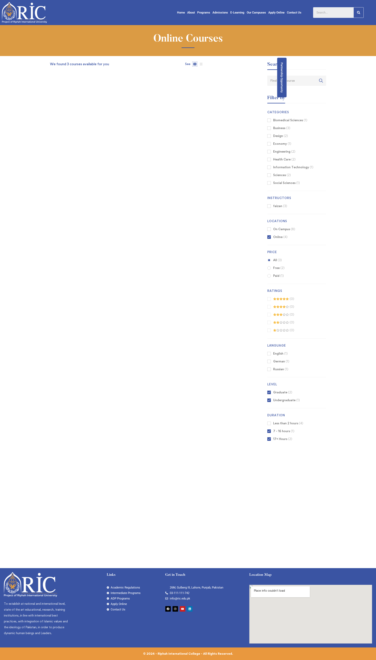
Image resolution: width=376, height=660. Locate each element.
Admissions (220, 12)
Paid (278, 276)
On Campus (284, 229)
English (280, 353)
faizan (54, 221)
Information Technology (293, 167)
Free (279, 268)
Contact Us (294, 12)
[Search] (358, 12)
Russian (280, 369)
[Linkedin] (190, 609)
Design (280, 136)
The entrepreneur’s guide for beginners (80, 548)
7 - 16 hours (283, 431)
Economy (282, 144)
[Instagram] (175, 609)
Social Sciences (286, 183)
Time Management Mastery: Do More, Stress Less (89, 388)
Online (280, 237)
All (277, 260)
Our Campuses (256, 12)
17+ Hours (282, 439)
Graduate (282, 392)
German (281, 361)
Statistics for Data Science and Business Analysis (87, 228)
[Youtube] (182, 609)
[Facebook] (168, 609)
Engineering (284, 151)
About (191, 12)
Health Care (284, 159)
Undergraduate (286, 400)
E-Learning (237, 12)
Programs (203, 12)
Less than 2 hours (288, 423)
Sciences (282, 175)
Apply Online (276, 12)
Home (181, 12)
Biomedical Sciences (290, 120)
